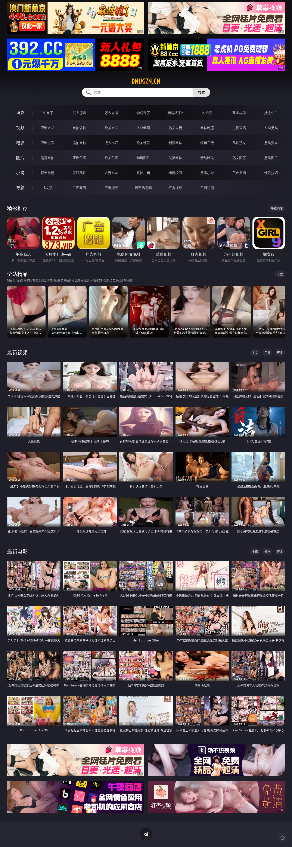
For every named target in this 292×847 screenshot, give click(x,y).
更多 (280, 352)
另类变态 (271, 142)
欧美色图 (111, 157)
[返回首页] (282, 837)
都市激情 (47, 172)
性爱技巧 (271, 172)
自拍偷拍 (79, 127)
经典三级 (207, 142)
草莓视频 (111, 187)
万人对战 (111, 112)
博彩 (20, 113)
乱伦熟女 (239, 142)
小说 (20, 173)
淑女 (267, 552)
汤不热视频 (143, 187)
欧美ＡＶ (111, 127)
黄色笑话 (239, 172)
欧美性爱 (143, 142)
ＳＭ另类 (271, 127)
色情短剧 (207, 187)
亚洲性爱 (47, 142)
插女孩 (47, 187)
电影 (20, 143)
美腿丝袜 (175, 157)
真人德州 (79, 112)
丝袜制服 (207, 127)
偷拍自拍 (79, 142)
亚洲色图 (79, 157)
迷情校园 (175, 172)
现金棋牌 (239, 112)
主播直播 (239, 127)
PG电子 (47, 112)
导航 (20, 188)
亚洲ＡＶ (47, 127)
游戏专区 (143, 112)
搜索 (201, 92)
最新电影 (17, 551)
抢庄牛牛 (271, 112)
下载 (280, 274)
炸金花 (207, 112)
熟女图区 (239, 157)
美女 (255, 352)
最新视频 (17, 352)
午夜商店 (79, 187)
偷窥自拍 (47, 157)
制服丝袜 (175, 142)
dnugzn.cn (146, 81)
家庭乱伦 (79, 172)
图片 (20, 158)
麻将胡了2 (175, 112)
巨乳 (267, 352)
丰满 (255, 552)
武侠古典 (143, 172)
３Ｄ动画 (143, 127)
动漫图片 (143, 157)
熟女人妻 (175, 127)
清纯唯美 (207, 157)
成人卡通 (111, 142)
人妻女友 (111, 172)
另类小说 (207, 172)
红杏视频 (175, 187)
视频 (20, 128)
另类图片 (271, 157)
